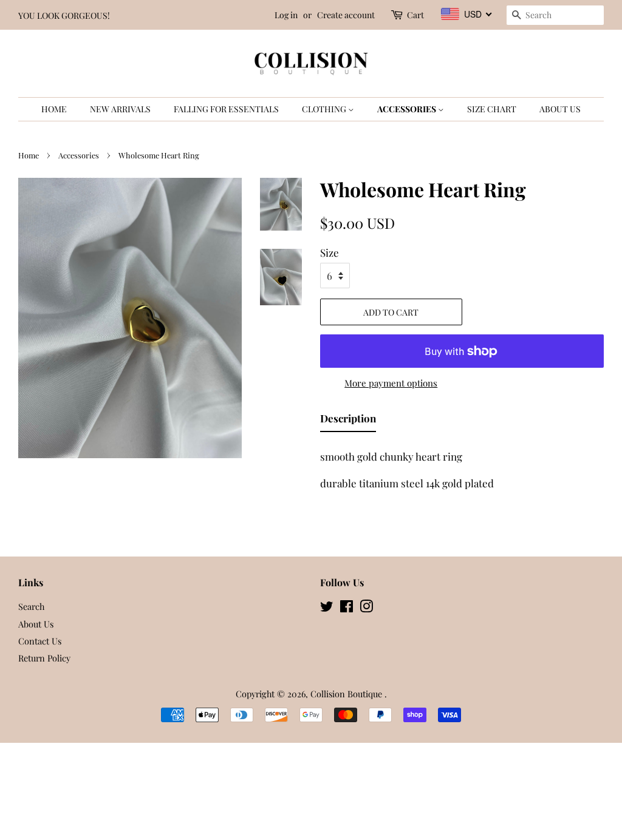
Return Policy (44, 658)
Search (31, 606)
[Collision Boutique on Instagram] (366, 608)
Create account (346, 15)
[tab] (348, 421)
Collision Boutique (347, 694)
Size (329, 252)
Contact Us (39, 641)
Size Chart (491, 109)
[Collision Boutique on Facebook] (347, 608)
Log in (286, 15)
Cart (415, 15)
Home (54, 109)
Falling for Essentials (226, 109)
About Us (560, 109)
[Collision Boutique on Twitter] (326, 608)
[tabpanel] (462, 466)
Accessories (407, 109)
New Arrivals (120, 109)
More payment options (390, 383)
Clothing (325, 109)
